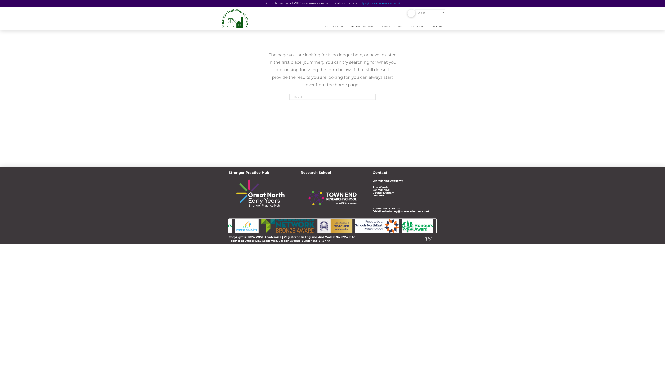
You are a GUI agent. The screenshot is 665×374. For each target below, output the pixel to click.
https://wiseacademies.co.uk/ (379, 3)
